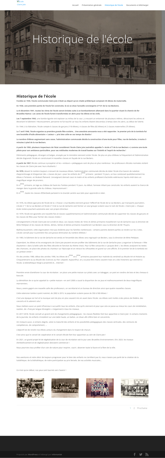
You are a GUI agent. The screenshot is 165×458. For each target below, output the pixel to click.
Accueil (75, 5)
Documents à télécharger (137, 5)
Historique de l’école (114, 5)
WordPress (33, 454)
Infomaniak (57, 454)
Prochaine (142, 408)
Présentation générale (91, 5)
